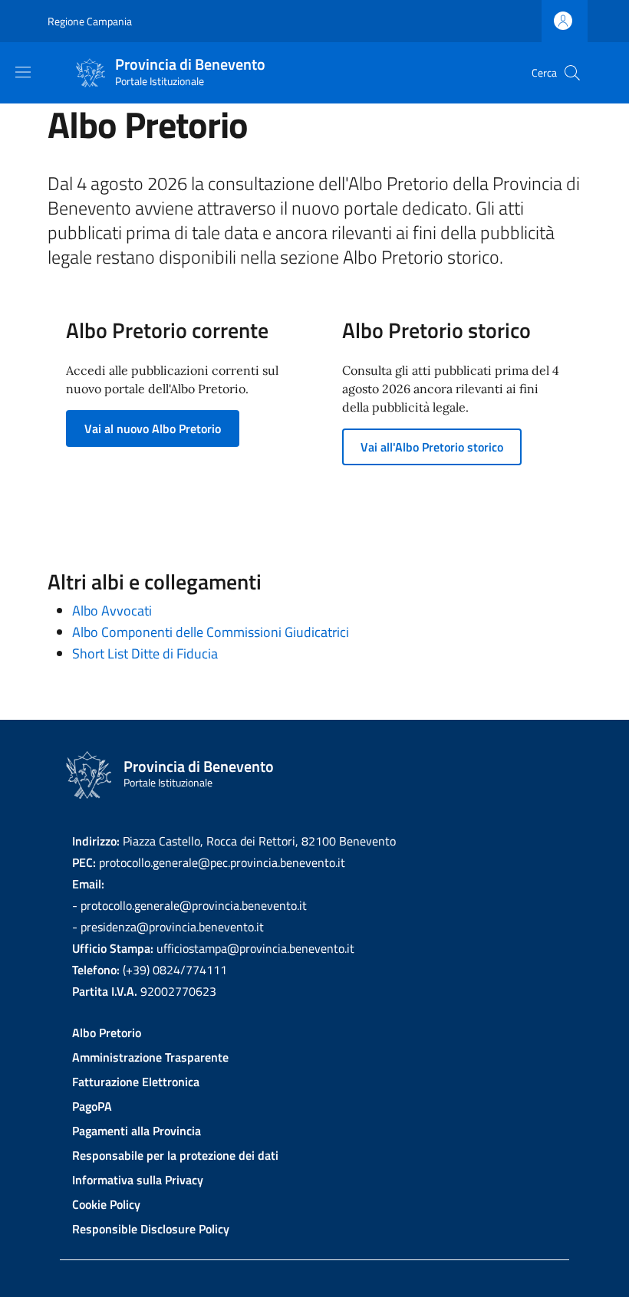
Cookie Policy (106, 1204)
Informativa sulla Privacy (137, 1180)
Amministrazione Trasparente (150, 1057)
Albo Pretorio (106, 1032)
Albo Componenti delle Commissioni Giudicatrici (210, 632)
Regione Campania (90, 21)
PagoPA (92, 1106)
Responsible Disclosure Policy (150, 1229)
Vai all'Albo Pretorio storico (432, 447)
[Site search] (572, 73)
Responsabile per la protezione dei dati (175, 1155)
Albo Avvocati (112, 610)
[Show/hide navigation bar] (23, 72)
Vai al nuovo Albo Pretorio (152, 428)
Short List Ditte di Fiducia (145, 653)
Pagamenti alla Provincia (136, 1130)
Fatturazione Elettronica (135, 1081)
